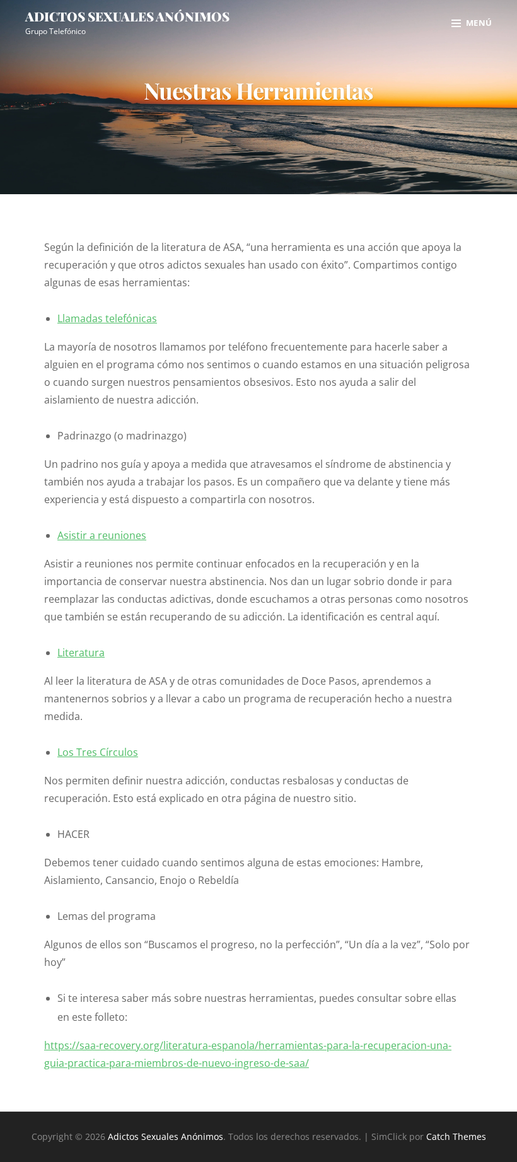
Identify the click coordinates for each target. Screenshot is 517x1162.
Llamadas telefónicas (107, 318)
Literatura (81, 652)
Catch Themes (456, 1136)
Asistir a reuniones (101, 535)
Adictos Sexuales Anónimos (127, 16)
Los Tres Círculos (97, 752)
